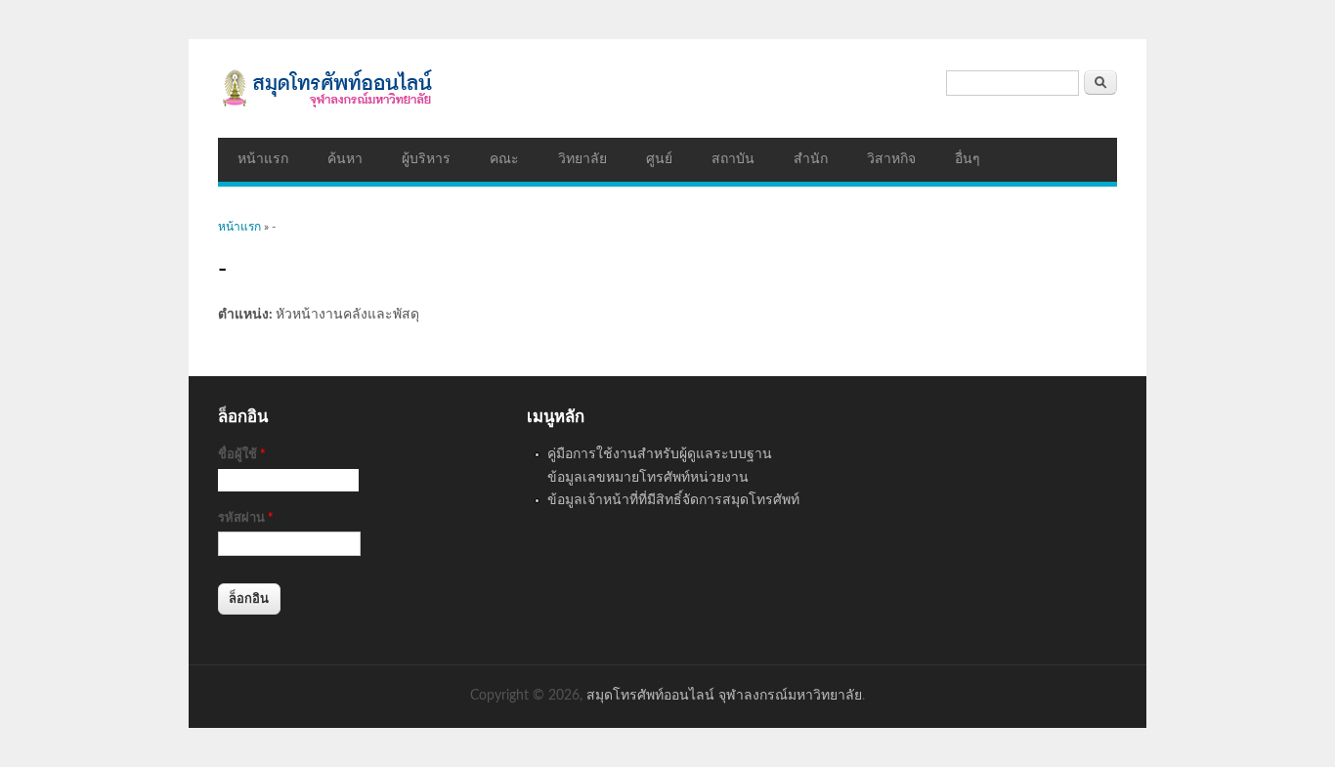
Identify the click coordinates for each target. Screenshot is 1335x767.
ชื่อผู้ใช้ (242, 454)
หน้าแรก (262, 159)
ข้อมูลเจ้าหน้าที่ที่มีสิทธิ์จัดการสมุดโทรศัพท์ (673, 500)
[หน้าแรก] (667, 88)
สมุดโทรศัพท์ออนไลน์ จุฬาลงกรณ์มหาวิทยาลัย (724, 696)
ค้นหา (345, 159)
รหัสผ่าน (246, 518)
